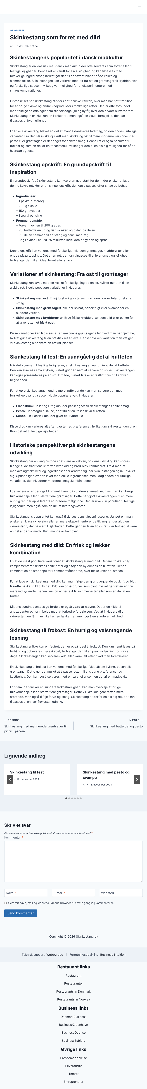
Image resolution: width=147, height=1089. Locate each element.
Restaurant (73, 975)
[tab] (66, 798)
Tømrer (73, 1074)
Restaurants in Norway (73, 999)
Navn (11, 893)
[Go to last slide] (10, 779)
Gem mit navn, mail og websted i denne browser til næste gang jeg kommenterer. (61, 903)
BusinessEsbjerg (73, 1040)
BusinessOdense (73, 1032)
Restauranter (73, 983)
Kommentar (13, 837)
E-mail (59, 893)
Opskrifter (17, 30)
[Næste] (137, 779)
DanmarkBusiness (73, 1017)
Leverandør (73, 1066)
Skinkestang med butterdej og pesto (116, 723)
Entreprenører (73, 1081)
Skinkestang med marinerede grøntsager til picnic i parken (35, 726)
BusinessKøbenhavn (73, 1024)
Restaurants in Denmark (73, 991)
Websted (107, 893)
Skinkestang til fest (27, 772)
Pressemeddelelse (73, 1058)
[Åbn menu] (139, 7)
